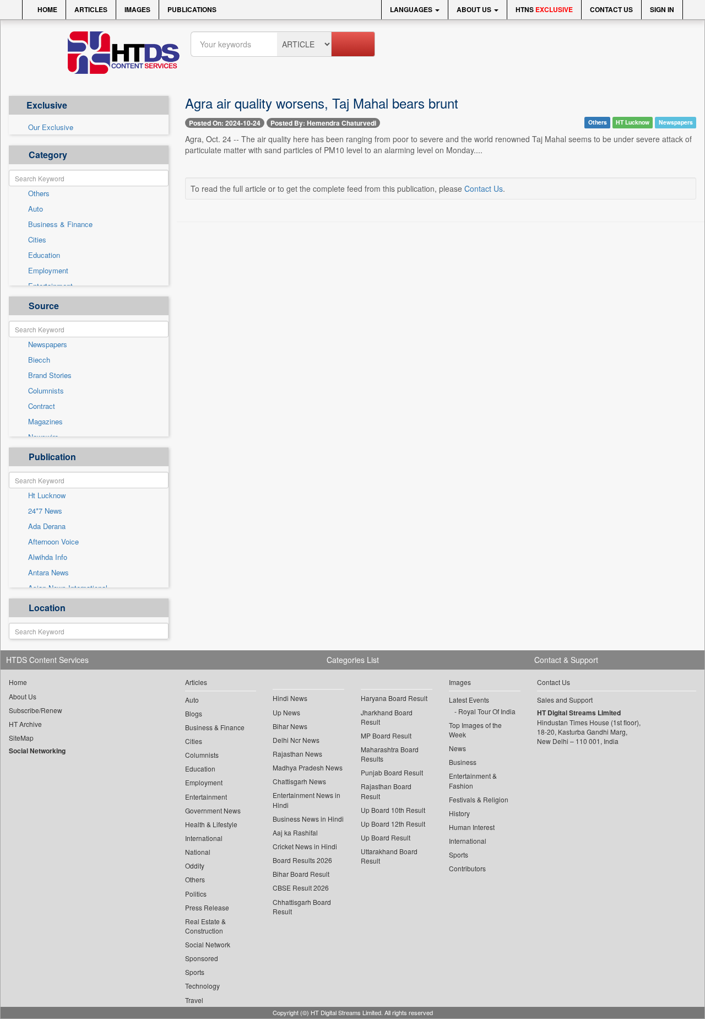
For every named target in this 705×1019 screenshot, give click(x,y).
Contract (41, 406)
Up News (286, 712)
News (457, 748)
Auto (35, 209)
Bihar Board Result (301, 873)
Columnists (46, 391)
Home (46, 9)
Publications (191, 9)
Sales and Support (565, 699)
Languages (412, 9)
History (459, 813)
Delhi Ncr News (296, 740)
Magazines (45, 422)
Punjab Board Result (392, 772)
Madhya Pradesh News (308, 767)
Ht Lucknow (47, 495)
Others (39, 193)
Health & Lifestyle (211, 824)
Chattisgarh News (299, 781)
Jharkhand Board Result (387, 717)
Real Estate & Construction (205, 925)
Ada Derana (47, 526)
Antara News (48, 573)
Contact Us (611, 9)
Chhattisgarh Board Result (302, 906)
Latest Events (469, 699)
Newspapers (47, 344)
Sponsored (201, 958)
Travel (194, 1000)
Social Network (207, 944)
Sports (194, 972)
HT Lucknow (632, 122)
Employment (48, 271)
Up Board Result (385, 837)
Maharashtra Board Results (390, 754)
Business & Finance (60, 224)
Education (44, 255)
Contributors (467, 868)
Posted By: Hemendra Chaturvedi (323, 123)
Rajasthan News (297, 753)
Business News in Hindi (308, 818)
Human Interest (472, 827)
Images (137, 9)
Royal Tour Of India (487, 711)
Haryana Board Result (394, 698)
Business (462, 762)
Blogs (193, 713)
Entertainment (206, 796)
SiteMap (21, 737)
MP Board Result (386, 735)
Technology (202, 985)
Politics (196, 893)
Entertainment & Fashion (473, 780)
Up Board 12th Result (393, 823)
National (197, 851)
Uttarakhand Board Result (389, 856)
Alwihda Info (47, 557)
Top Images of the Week (475, 729)
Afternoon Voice (53, 542)
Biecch (39, 360)
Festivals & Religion (478, 799)
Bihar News (290, 726)
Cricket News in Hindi (305, 846)
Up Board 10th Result (393, 810)
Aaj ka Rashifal (295, 832)
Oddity (194, 865)
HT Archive (25, 724)
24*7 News (45, 511)
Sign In (662, 9)
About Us (475, 9)
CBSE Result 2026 (301, 887)
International (204, 838)
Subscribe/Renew (35, 710)
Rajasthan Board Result (386, 790)
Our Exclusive (50, 127)
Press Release (207, 907)
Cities (37, 240)
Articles (90, 9)
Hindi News (290, 698)
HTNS (544, 9)
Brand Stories (50, 375)
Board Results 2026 (302, 860)
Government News (213, 810)
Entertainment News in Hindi (306, 799)
